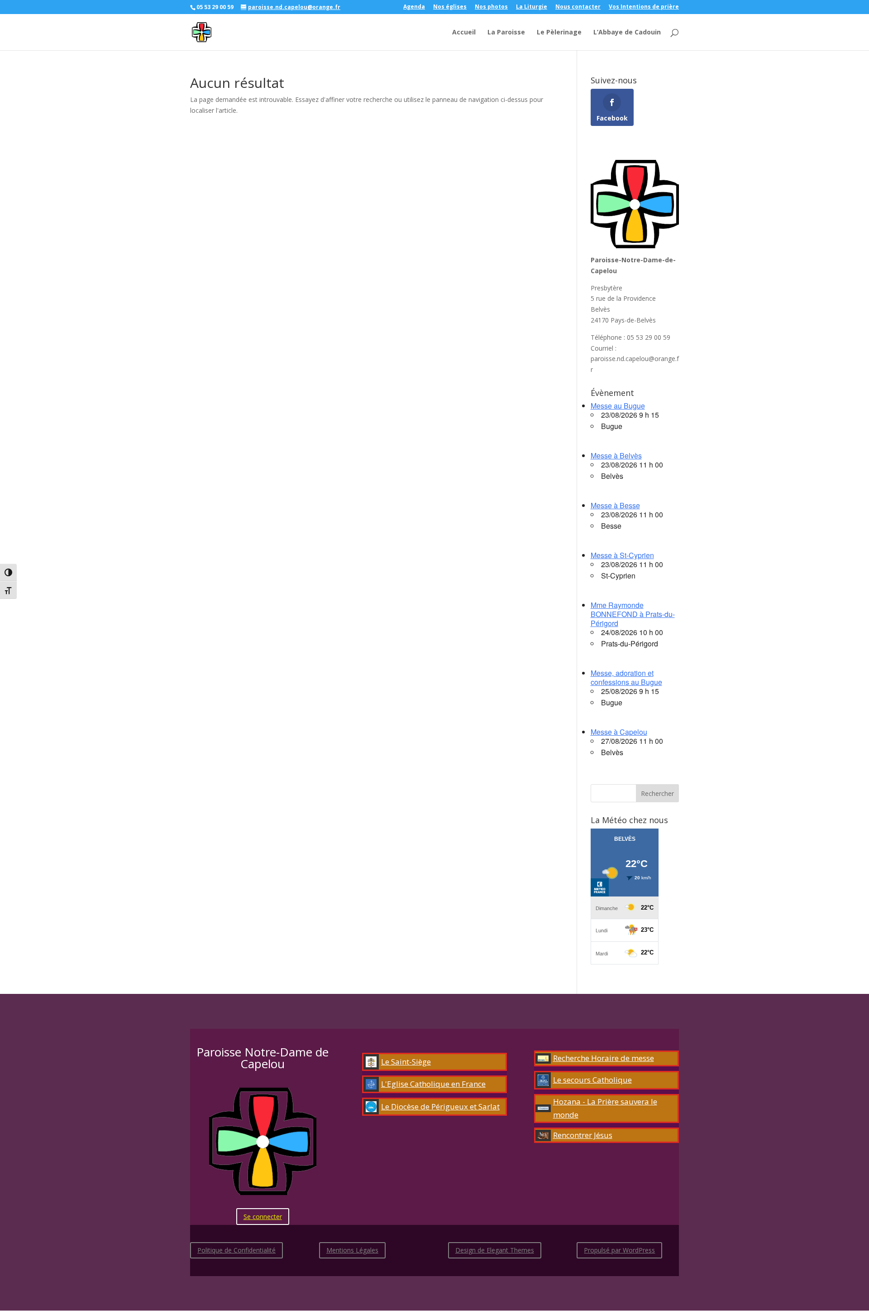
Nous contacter (578, 7)
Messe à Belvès (616, 455)
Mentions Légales (352, 1250)
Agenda (414, 7)
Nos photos (491, 7)
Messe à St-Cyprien (622, 555)
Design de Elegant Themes (494, 1250)
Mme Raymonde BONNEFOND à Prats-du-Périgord (633, 614)
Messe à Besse (615, 505)
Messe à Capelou (619, 732)
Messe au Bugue (618, 405)
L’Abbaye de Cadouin (627, 32)
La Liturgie (531, 7)
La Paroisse (506, 32)
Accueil (464, 32)
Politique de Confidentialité (236, 1250)
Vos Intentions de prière (644, 7)
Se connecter (263, 1216)
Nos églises (450, 7)
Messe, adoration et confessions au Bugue (626, 677)
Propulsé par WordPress (619, 1250)
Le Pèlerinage (559, 32)
